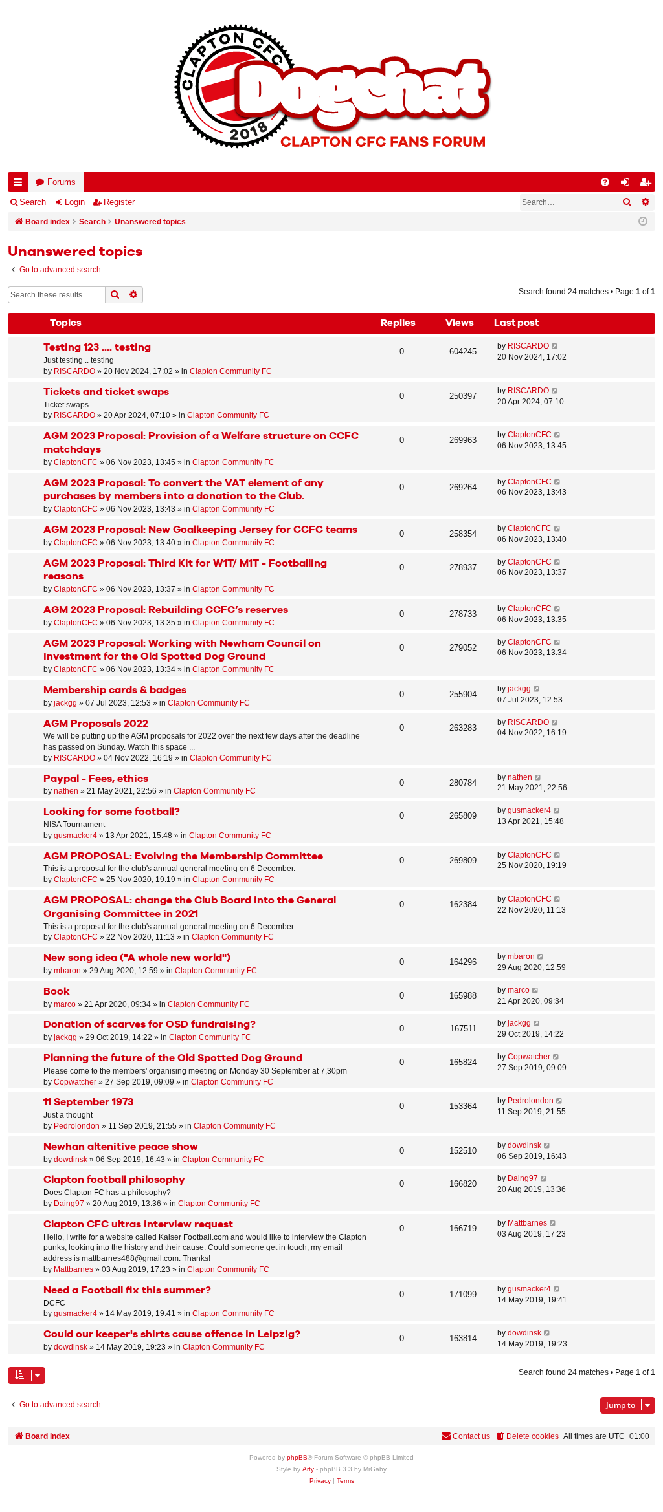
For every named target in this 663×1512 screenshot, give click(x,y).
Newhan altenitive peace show (120, 1147)
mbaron (67, 970)
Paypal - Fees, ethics (95, 779)
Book (56, 992)
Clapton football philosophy (114, 1180)
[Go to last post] (555, 346)
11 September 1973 (88, 1102)
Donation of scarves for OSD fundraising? (149, 1025)
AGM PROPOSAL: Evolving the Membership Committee (183, 856)
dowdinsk (70, 1159)
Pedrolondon (77, 1125)
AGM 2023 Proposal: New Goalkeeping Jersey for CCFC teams (200, 530)
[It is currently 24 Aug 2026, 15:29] (642, 222)
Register (119, 202)
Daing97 (69, 1203)
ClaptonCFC (76, 462)
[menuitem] (605, 182)
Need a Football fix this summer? (127, 1290)
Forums (61, 182)
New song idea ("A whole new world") (136, 958)
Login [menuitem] (628, 184)
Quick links (20, 184)
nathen (66, 790)
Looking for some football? (111, 812)
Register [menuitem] (648, 184)
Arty (308, 1469)
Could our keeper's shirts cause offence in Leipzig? (171, 1334)
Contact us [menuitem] (471, 1436)
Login (75, 202)
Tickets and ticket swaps (106, 392)
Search (32, 202)
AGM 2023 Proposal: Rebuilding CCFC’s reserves (165, 610)
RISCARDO (74, 371)
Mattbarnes (73, 1269)
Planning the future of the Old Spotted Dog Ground (172, 1058)
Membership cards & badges (114, 690)
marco (65, 1004)
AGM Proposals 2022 (95, 724)
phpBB (297, 1457)
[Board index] (331, 86)
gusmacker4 (75, 835)
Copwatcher (75, 1081)
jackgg (65, 702)
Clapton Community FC (231, 371)
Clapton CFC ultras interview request (138, 1224)
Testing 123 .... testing (97, 347)
